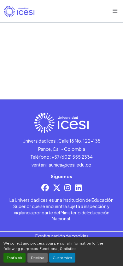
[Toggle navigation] (115, 11)
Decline (37, 257)
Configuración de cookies (62, 236)
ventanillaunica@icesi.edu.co (61, 164)
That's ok (14, 257)
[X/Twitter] (57, 187)
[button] (19, 11)
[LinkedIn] (78, 187)
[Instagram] (67, 187)
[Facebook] (45, 187)
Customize (62, 257)
